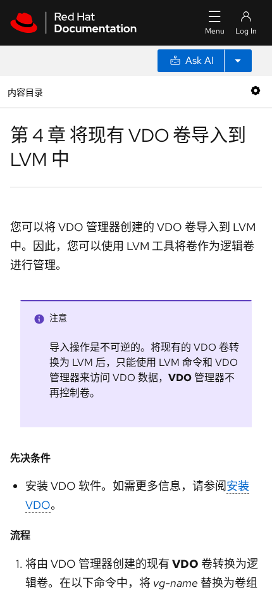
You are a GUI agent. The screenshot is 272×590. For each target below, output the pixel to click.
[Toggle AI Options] (238, 60)
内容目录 (25, 91)
